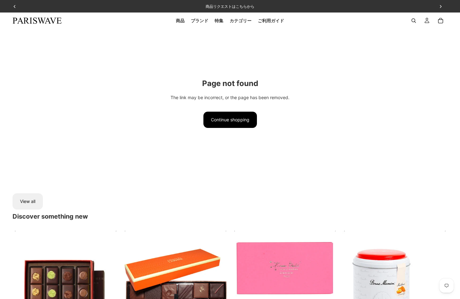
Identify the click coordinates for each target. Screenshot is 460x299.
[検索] (414, 21)
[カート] (440, 21)
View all (27, 201)
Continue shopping (230, 119)
